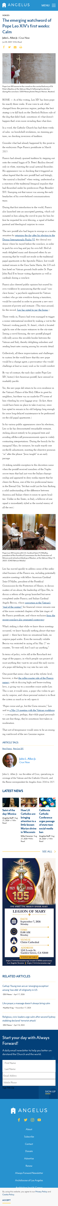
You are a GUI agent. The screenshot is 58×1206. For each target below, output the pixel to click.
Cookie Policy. (8, 1194)
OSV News (7, 994)
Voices (5, 15)
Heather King (8, 1008)
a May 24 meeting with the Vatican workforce (32, 710)
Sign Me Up (8, 1087)
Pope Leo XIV (18, 748)
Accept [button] (6, 1200)
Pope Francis (7, 748)
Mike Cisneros (27, 836)
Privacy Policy (41, 1191)
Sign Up (50, 1091)
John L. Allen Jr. (10, 37)
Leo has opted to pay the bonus (32, 310)
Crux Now (24, 37)
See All (47, 851)
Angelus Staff (7, 818)
